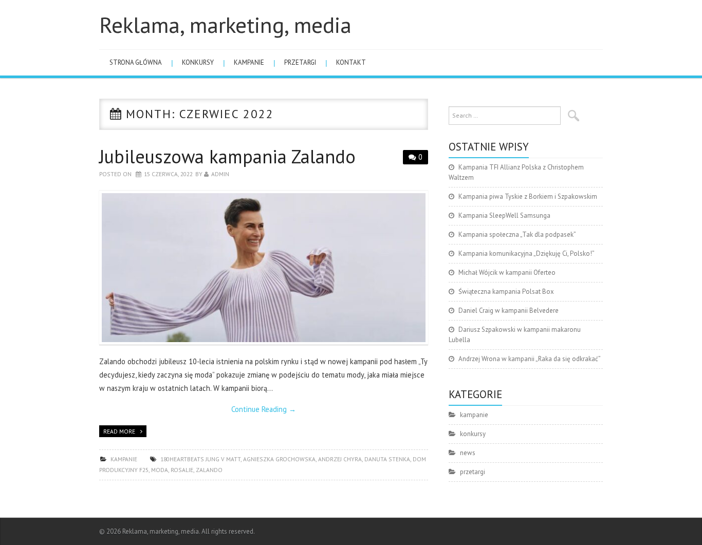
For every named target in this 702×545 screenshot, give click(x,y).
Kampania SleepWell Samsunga (504, 215)
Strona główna (135, 62)
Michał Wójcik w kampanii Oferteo (507, 272)
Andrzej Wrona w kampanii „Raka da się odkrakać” (529, 358)
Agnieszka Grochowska (279, 459)
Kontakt (351, 62)
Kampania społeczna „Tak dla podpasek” (517, 234)
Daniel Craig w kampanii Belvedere (508, 310)
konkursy (198, 62)
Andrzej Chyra (340, 459)
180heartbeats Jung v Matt (200, 459)
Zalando (209, 470)
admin (220, 174)
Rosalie (182, 470)
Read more (119, 431)
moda (159, 470)
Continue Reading (263, 409)
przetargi (300, 62)
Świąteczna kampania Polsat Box (506, 291)
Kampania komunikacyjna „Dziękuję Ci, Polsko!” (526, 253)
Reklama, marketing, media (225, 24)
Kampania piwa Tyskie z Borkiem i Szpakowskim (527, 196)
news (467, 452)
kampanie (249, 62)
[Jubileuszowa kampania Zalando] (264, 268)
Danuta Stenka (387, 459)
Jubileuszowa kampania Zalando (227, 156)
